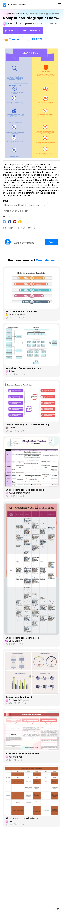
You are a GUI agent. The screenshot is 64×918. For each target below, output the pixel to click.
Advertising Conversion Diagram (23, 368)
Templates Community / (16, 13)
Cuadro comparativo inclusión (22, 638)
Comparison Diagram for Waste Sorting (27, 424)
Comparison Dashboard (18, 697)
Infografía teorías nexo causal (22, 754)
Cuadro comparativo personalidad (24, 490)
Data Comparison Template (21, 311)
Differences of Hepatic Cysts (21, 818)
